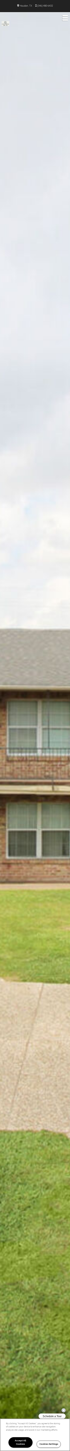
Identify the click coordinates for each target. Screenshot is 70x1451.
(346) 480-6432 (45, 5)
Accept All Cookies (20, 1442)
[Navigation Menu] (65, 17)
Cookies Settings (48, 1444)
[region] (35, 1435)
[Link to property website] (5, 23)
